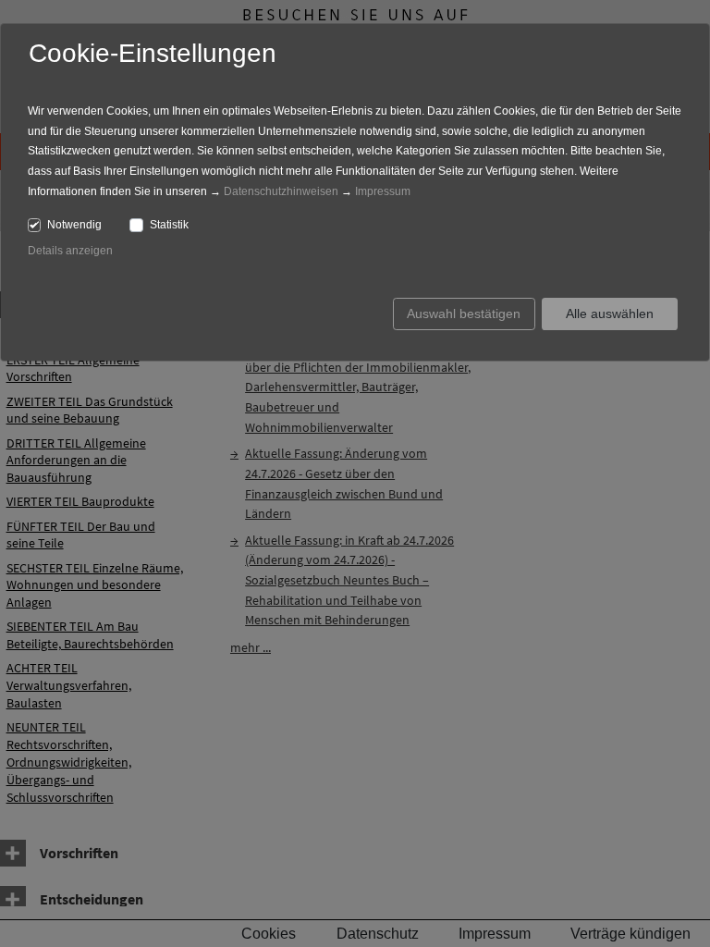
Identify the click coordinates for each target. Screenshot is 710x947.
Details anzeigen (70, 250)
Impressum (382, 191)
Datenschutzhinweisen (281, 191)
